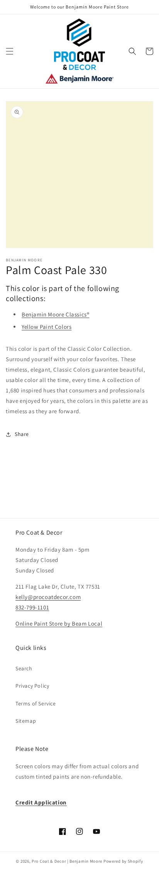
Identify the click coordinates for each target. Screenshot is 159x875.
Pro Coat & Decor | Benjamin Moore (67, 861)
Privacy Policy (32, 685)
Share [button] (22, 434)
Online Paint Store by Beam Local (58, 623)
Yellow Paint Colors (46, 326)
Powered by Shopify (123, 861)
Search (23, 668)
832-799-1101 (32, 607)
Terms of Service (35, 703)
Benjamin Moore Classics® (55, 314)
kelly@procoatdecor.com (48, 597)
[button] (9, 51)
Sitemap (25, 720)
